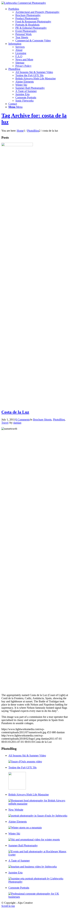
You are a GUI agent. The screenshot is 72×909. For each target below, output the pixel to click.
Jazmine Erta (15, 872)
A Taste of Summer (19, 860)
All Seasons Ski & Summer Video (27, 755)
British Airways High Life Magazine (28, 794)
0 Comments (23, 419)
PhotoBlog (59, 419)
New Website (15, 809)
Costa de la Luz (15, 412)
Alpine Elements (17, 821)
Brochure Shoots (42, 419)
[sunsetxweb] (17, 145)
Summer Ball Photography (23, 845)
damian (17, 422)
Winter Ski (14, 833)
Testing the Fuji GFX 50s (22, 767)
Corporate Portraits (18, 887)
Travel (4, 422)
